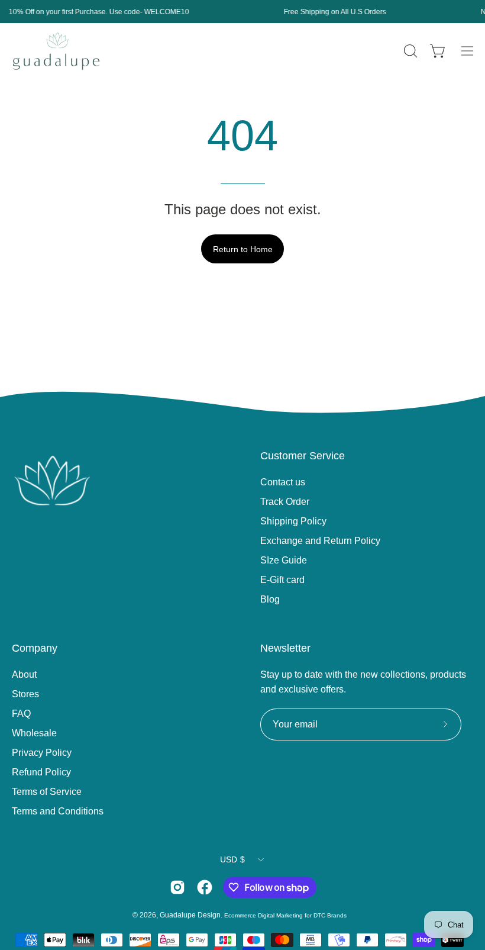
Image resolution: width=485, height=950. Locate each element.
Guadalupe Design (190, 915)
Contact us (282, 482)
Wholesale (34, 733)
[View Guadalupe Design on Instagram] (177, 887)
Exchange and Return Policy (320, 541)
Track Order (284, 502)
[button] (409, 51)
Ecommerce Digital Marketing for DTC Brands (285, 915)
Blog (270, 599)
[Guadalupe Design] (56, 51)
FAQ (21, 714)
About (24, 674)
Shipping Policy (293, 521)
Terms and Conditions (58, 811)
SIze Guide (283, 560)
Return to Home (243, 249)
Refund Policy (41, 772)
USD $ (232, 859)
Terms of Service (47, 792)
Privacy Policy (42, 753)
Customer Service (302, 456)
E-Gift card (282, 580)
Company (34, 648)
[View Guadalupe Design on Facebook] (205, 887)
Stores (25, 694)
